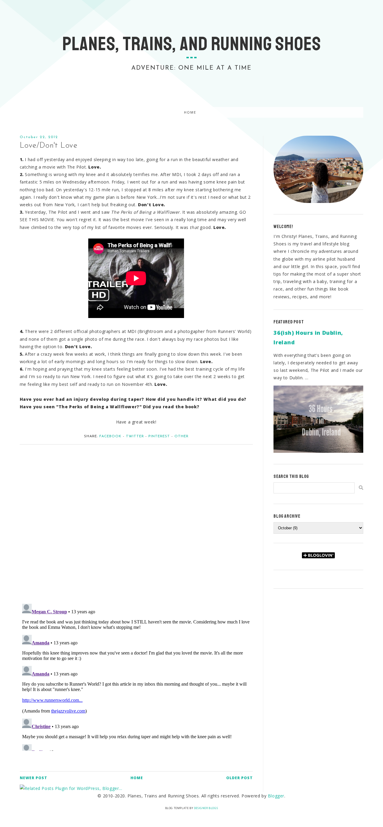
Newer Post (33, 777)
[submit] (361, 487)
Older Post (239, 777)
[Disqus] (136, 521)
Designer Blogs (206, 808)
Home (190, 112)
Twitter (135, 436)
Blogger (276, 796)
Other (181, 436)
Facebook (110, 436)
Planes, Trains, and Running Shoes (191, 44)
